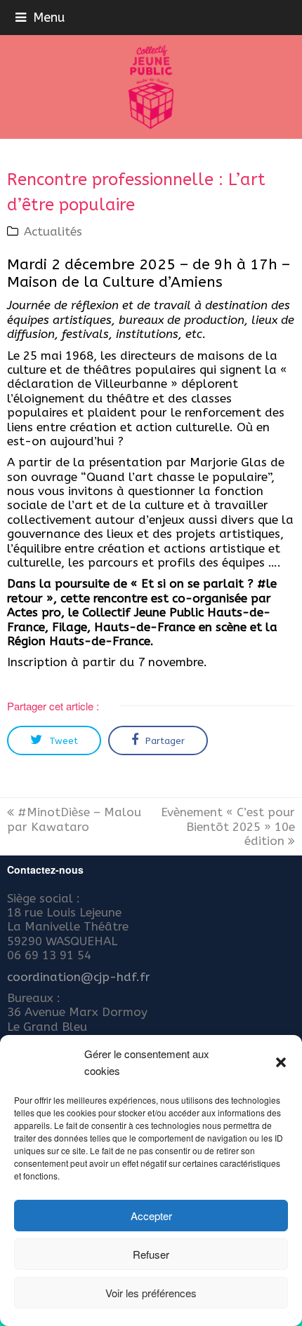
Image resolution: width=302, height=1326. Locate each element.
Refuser (151, 1254)
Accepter (151, 1215)
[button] (281, 1062)
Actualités (53, 231)
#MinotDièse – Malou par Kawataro (74, 819)
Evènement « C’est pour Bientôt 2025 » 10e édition (228, 826)
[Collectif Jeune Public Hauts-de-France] (151, 87)
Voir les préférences (151, 1292)
